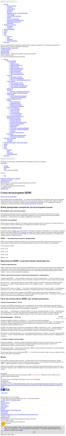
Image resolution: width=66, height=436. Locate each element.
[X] (4, 390)
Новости (9, 36)
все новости (4, 388)
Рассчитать (4, 373)
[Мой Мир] (8, 390)
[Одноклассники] (6, 390)
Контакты (6, 42)
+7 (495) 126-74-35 (6, 49)
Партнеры (10, 39)
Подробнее (4, 163)
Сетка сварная (11, 8)
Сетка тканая (10, 14)
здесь (21, 430)
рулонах (24, 232)
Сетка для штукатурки (31, 202)
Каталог (6, 4)
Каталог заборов (11, 5)
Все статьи (4, 392)
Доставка (9, 27)
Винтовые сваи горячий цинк (15, 20)
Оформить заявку (16, 400)
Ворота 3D (10, 10)
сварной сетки (16, 231)
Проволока (10, 23)
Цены (5, 32)
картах (31, 232)
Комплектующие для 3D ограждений (17, 13)
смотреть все (4, 413)
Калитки (9, 11)
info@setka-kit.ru (5, 51)
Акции (6, 30)
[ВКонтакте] (2, 390)
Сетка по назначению (13, 19)
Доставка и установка (10, 24)
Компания (8, 414)
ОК (34, 432)
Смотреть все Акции (6, 180)
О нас (5, 35)
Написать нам (4, 188)
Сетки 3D (9, 7)
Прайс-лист (14, 414)
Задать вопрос (4, 380)
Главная (6, 166)
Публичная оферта (12, 40)
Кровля (9, 17)
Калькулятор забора (9, 29)
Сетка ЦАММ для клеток (14, 16)
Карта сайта (34, 414)
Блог (5, 33)
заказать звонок (5, 52)
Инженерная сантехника (14, 22)
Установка (10, 26)
